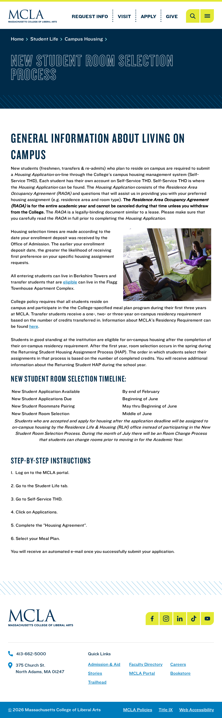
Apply (148, 16)
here (33, 326)
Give (172, 16)
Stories (95, 673)
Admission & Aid (104, 664)
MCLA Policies (137, 709)
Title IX (166, 709)
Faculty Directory (145, 664)
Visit (124, 16)
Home (18, 39)
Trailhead (97, 682)
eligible (70, 282)
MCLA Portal (142, 673)
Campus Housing (84, 39)
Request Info (90, 16)
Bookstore (180, 673)
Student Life (45, 39)
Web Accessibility (196, 709)
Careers (178, 664)
